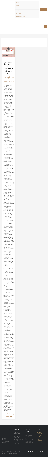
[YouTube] (39, 451)
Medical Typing (40, 442)
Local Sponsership (41, 435)
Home (17, 2)
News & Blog (19, 13)
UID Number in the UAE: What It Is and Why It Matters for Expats (8, 66)
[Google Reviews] (33, 451)
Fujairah (8, 77)
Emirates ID (39, 440)
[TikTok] (35, 451)
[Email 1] (40, 451)
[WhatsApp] (42, 451)
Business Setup (20, 8)
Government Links (20, 16)
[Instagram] (32, 451)
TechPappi (44, 453)
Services (18, 11)
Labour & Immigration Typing (40, 438)
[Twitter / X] (37, 451)
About (17, 5)
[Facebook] (28, 451)
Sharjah (10, 78)
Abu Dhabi (6, 76)
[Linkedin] (30, 451)
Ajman (10, 76)
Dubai (5, 77)
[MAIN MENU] (45, 26)
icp (4, 82)
